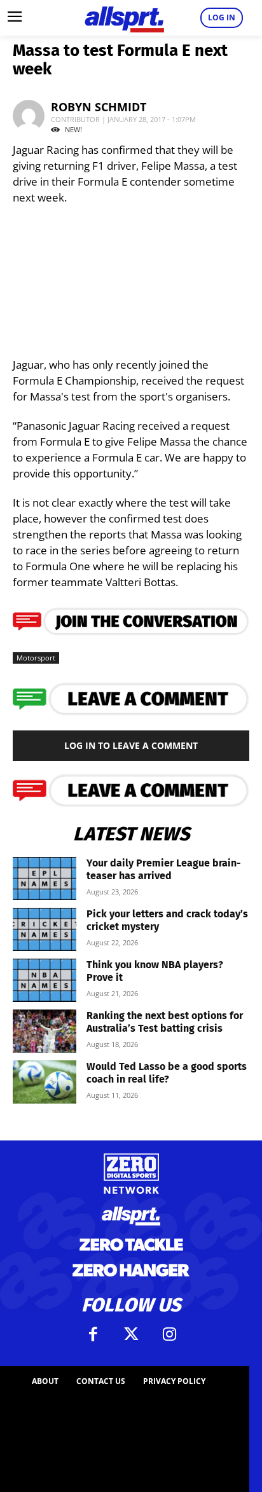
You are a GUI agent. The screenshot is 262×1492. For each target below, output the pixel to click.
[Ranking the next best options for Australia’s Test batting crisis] (44, 1031)
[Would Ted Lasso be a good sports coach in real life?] (44, 1082)
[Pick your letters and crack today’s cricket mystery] (44, 930)
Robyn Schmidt (98, 106)
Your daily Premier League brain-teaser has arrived (163, 869)
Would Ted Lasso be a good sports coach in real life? (166, 1072)
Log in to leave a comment (131, 745)
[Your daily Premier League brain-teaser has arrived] (44, 879)
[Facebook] (93, 1334)
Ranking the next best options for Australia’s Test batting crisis (164, 1021)
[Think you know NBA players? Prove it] (44, 981)
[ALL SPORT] (124, 17)
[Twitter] (131, 1334)
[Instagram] (169, 1334)
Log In (221, 17)
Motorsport (36, 657)
